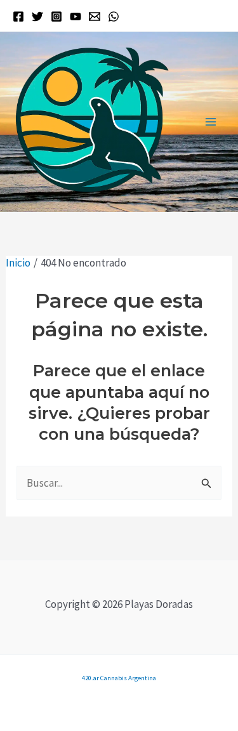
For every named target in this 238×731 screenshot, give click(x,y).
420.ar (90, 678)
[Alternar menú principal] (211, 121)
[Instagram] (56, 16)
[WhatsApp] (113, 16)
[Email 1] (94, 16)
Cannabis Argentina (128, 678)
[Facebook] (18, 16)
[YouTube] (75, 16)
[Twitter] (37, 16)
